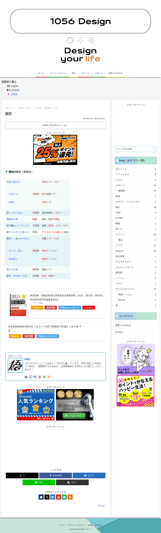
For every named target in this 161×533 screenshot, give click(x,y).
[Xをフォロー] (30, 377)
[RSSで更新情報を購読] (49, 377)
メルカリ (89, 307)
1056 (27, 359)
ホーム (62, 525)
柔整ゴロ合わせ (123, 325)
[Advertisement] (55, 446)
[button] (72, 482)
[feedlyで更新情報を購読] (44, 377)
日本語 (14, 94)
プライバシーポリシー (76, 525)
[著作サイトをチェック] (26, 377)
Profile (90, 525)
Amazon (37, 307)
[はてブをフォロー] (35, 377)
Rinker (41, 303)
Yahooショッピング (70, 307)
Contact (119, 332)
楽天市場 (51, 307)
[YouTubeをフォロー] (40, 377)
